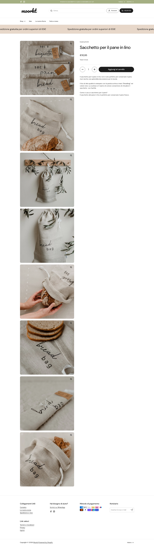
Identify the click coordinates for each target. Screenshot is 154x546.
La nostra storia (25, 510)
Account (114, 10)
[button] (82, 69)
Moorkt (35, 542)
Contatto (23, 507)
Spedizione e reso (26, 513)
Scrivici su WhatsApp (57, 507)
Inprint (22, 530)
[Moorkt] (29, 10)
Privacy (22, 528)
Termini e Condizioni (27, 525)
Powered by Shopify (45, 542)
